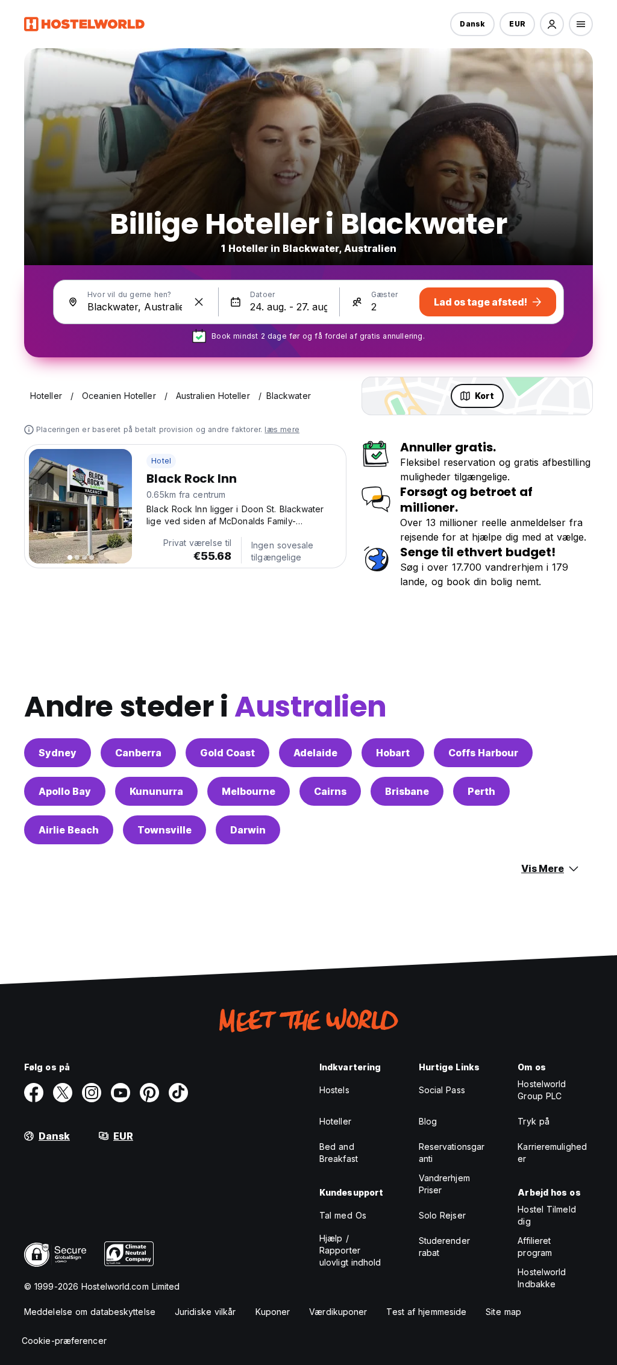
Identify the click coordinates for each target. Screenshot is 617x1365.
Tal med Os (342, 1215)
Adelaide (315, 753)
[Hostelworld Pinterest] (149, 1092)
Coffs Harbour (483, 753)
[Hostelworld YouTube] (120, 1092)
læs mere (282, 429)
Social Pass (442, 1090)
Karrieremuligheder (552, 1152)
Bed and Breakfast (338, 1152)
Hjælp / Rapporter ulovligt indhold (350, 1250)
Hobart (393, 753)
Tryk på (534, 1121)
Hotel (161, 460)
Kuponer (272, 1312)
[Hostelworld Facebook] (33, 1092)
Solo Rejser (442, 1215)
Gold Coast (227, 753)
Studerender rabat (444, 1246)
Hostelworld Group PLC (542, 1090)
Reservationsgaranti (452, 1152)
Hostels (334, 1090)
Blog (428, 1121)
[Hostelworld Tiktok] (178, 1092)
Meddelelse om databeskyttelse (89, 1312)
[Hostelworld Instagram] (91, 1092)
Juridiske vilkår (205, 1312)
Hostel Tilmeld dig (546, 1215)
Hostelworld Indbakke (542, 1278)
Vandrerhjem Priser (444, 1184)
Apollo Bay (65, 791)
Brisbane (407, 791)
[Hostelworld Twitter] (62, 1092)
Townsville (164, 830)
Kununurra (156, 791)
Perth (481, 791)
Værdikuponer (338, 1312)
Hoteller (335, 1121)
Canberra (138, 753)
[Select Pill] (552, 24)
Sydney (58, 753)
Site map (503, 1312)
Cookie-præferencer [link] (64, 1340)
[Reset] (198, 301)
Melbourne (248, 791)
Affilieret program (535, 1246)
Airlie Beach (69, 830)
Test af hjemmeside (426, 1312)
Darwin (248, 830)
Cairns (330, 791)
